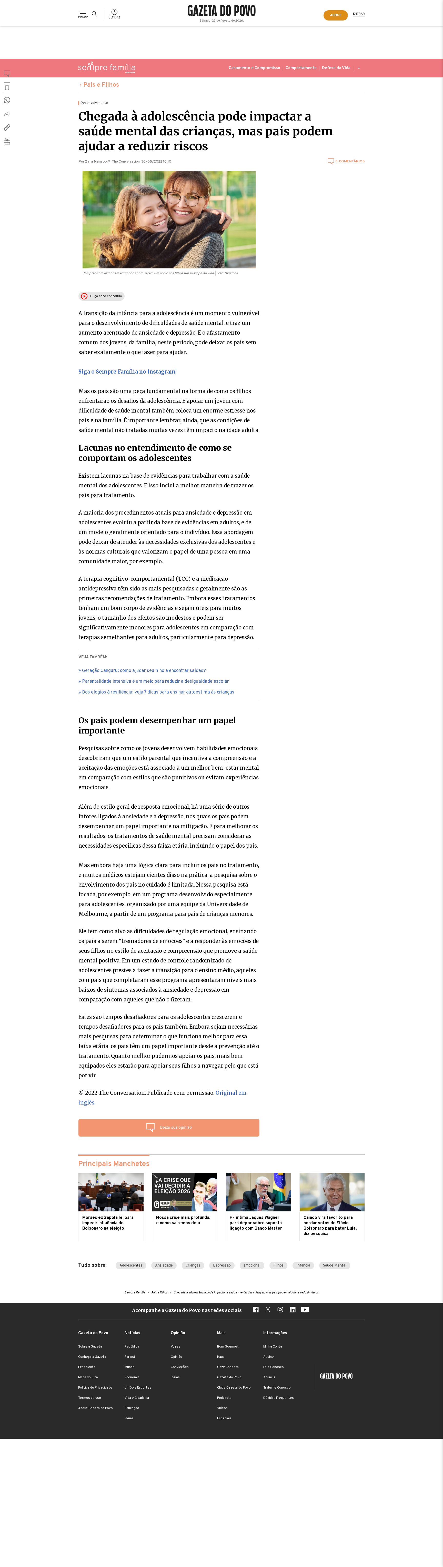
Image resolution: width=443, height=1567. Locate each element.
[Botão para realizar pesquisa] (95, 14)
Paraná (130, 1357)
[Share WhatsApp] (7, 100)
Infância (303, 1265)
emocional (252, 1265)
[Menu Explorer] (83, 13)
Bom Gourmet (228, 1347)
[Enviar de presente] (7, 142)
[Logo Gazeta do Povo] (334, 1376)
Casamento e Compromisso (254, 68)
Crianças (193, 1265)
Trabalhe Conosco (277, 1388)
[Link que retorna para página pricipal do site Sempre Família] (106, 67)
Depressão (222, 1265)
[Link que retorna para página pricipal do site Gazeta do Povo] (222, 11)
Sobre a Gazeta (90, 1347)
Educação (132, 1408)
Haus (221, 1357)
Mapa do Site (88, 1377)
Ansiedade (164, 1265)
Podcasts (224, 1398)
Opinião (176, 1357)
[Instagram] (280, 1310)
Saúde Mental (334, 1265)
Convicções (180, 1367)
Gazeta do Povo (229, 1377)
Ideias (129, 1419)
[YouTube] (305, 1310)
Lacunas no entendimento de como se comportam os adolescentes (155, 453)
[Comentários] (7, 75)
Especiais (224, 1419)
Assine (268, 1357)
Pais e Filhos (101, 85)
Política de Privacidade (95, 1388)
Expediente (87, 1367)
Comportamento (301, 68)
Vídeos (222, 1408)
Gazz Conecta (228, 1367)
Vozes (175, 1347)
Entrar (359, 14)
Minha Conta (272, 1347)
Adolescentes (130, 1265)
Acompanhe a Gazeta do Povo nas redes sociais (187, 1310)
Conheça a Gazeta (92, 1357)
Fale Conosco (273, 1367)
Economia (132, 1377)
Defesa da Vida (336, 68)
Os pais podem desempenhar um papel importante (157, 725)
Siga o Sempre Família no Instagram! (127, 371)
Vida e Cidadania (137, 1398)
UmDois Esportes (138, 1388)
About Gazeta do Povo (95, 1408)
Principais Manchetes (113, 1164)
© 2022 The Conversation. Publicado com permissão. (162, 1098)
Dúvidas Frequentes (278, 1398)
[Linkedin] (292, 1310)
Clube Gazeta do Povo (234, 1388)
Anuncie (269, 1377)
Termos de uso (89, 1398)
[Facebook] (255, 1310)
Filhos (278, 1265)
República (132, 1347)
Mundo (130, 1367)
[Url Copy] (7, 127)
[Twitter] (268, 1310)
